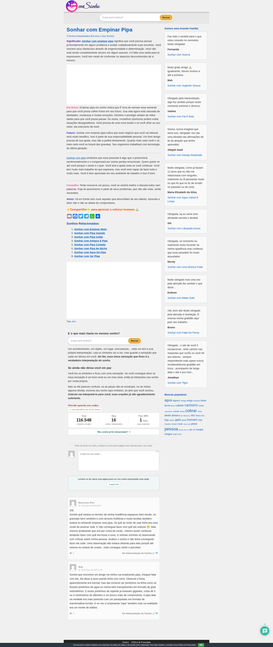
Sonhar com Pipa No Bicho (90, 248)
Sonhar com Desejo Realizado (184, 155)
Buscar (166, 17)
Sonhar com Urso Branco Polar (185, 267)
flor (203, 416)
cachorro (191, 405)
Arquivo (125, 642)
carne (201, 405)
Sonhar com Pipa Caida (88, 237)
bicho (167, 405)
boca (173, 406)
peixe (194, 423)
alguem (176, 400)
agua (168, 400)
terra (180, 434)
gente (184, 420)
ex (182, 416)
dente (168, 415)
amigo (190, 400)
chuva (182, 411)
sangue (168, 434)
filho (193, 415)
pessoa (171, 429)
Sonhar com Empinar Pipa (100, 30)
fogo (167, 420)
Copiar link (114, 484)
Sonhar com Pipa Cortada (90, 244)
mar (200, 420)
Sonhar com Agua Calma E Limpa (182, 199)
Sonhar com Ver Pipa (87, 256)
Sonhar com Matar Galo (181, 298)
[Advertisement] (114, 85)
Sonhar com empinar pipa (97, 41)
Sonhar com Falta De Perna (183, 332)
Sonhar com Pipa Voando (89, 233)
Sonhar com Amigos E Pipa (90, 240)
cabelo (180, 405)
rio (194, 429)
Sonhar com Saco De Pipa (90, 252)
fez (189, 416)
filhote (198, 416)
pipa (74, 321)
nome (185, 424)
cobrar (191, 410)
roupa (199, 429)
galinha (172, 420)
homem (192, 419)
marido (168, 424)
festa (185, 416)
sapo (175, 434)
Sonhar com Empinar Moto (90, 229)
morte (180, 424)
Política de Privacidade (141, 642)
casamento (168, 411)
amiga (183, 401)
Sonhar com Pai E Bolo (180, 116)
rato (190, 429)
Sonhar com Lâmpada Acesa (183, 228)
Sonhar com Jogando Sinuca (183, 85)
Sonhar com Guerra (178, 54)
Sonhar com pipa (76, 158)
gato (178, 419)
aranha (197, 400)
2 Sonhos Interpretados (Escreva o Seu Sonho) (90, 36)
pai (189, 424)
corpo (199, 411)
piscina (181, 430)
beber (203, 400)
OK (201, 645)
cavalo (176, 411)
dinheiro (176, 415)
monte (174, 424)
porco (186, 430)
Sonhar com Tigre (177, 382)
